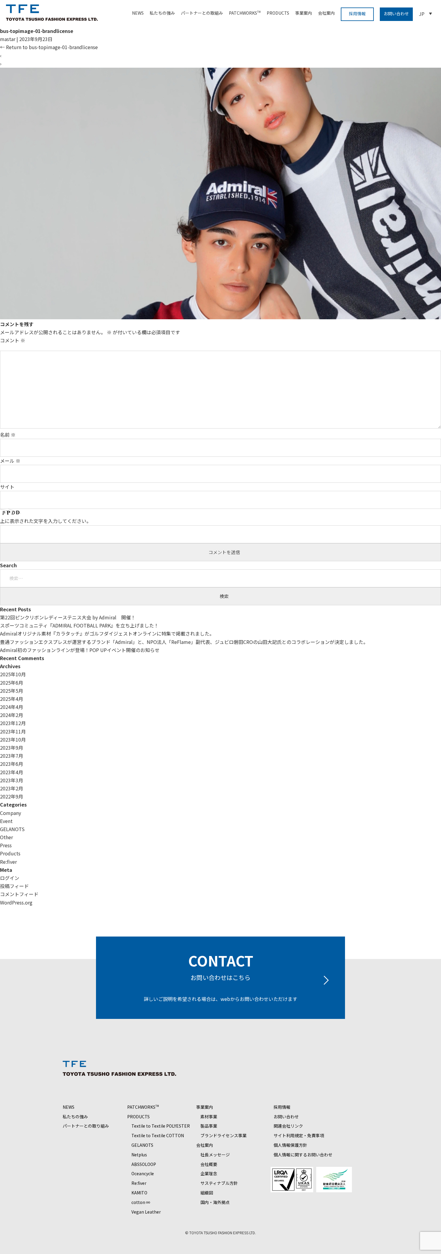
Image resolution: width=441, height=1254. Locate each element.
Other (6, 837)
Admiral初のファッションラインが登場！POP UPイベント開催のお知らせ (80, 650)
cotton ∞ (140, 1202)
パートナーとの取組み (202, 13)
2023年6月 (11, 763)
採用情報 (357, 13)
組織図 (206, 1193)
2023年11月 (13, 731)
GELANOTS (12, 829)
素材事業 (208, 1117)
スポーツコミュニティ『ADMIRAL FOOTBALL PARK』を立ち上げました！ (79, 625)
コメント (12, 340)
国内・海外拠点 (215, 1202)
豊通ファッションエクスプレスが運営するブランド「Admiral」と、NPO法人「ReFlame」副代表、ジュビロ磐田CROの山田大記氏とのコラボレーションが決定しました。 (184, 641)
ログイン (9, 877)
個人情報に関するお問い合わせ (303, 1155)
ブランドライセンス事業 (223, 1135)
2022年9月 (11, 796)
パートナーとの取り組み (86, 1126)
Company (10, 812)
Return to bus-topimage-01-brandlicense (49, 47)
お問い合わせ (396, 13)
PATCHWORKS (245, 13)
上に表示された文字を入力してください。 (45, 520)
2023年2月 (11, 788)
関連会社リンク (288, 1126)
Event (6, 821)
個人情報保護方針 (290, 1145)
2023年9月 (11, 747)
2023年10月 (13, 739)
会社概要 (208, 1164)
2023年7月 (11, 755)
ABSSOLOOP (143, 1164)
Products (10, 853)
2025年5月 (11, 690)
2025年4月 (11, 698)
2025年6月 (11, 682)
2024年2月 (11, 714)
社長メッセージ (215, 1155)
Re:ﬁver (8, 861)
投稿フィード (14, 886)
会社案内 (326, 13)
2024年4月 (11, 706)
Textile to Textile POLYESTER (160, 1126)
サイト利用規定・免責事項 (299, 1135)
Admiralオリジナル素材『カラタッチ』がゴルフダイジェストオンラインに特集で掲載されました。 (107, 633)
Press (6, 845)
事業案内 (303, 13)
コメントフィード (19, 894)
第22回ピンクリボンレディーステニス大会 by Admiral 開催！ (68, 617)
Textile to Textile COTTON (157, 1135)
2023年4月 (11, 772)
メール (10, 460)
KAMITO (139, 1193)
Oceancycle (142, 1173)
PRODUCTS (278, 13)
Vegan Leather (146, 1212)
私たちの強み (162, 13)
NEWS (138, 13)
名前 (8, 434)
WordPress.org (16, 902)
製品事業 (208, 1126)
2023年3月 (11, 780)
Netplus (139, 1155)
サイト (7, 486)
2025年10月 (13, 674)
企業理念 (208, 1173)
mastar (7, 39)
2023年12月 (13, 723)
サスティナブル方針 (219, 1183)
